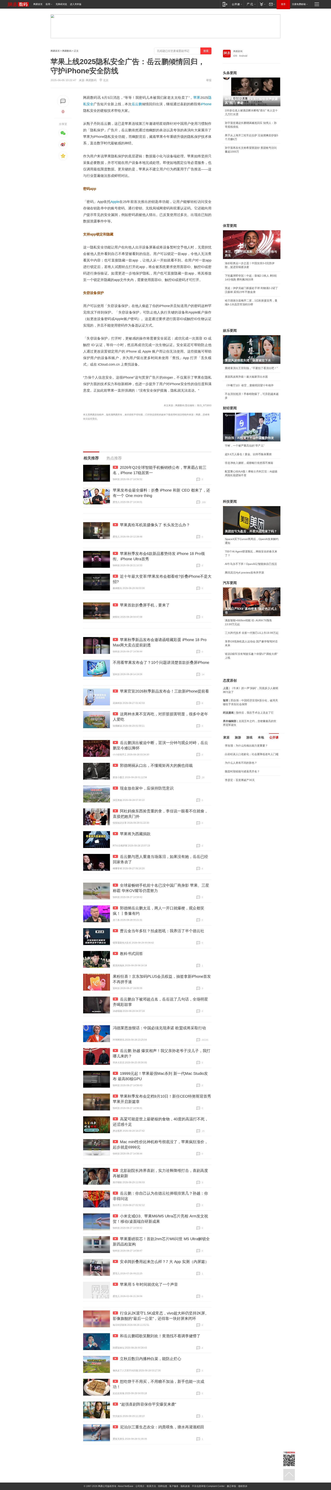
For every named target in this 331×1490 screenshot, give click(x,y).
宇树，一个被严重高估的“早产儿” (244, 445)
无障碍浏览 (61, 4)
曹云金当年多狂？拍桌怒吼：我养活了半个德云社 (162, 931)
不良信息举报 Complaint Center (208, 1486)
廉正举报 (231, 1486)
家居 (226, 737)
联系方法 (151, 1486)
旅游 (238, 737)
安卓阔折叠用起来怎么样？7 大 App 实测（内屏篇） (164, 1262)
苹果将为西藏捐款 (135, 834)
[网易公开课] (237, 4)
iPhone (206, 104)
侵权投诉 (242, 1486)
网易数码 (66, 51)
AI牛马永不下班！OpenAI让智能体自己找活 (251, 563)
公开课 (274, 737)
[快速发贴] (63, 101)
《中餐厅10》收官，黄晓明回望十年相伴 (249, 385)
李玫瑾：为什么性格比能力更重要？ (246, 745)
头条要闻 (230, 73)
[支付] (262, 4)
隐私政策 (185, 1486)
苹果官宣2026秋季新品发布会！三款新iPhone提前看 (164, 691)
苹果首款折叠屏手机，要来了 (145, 605)
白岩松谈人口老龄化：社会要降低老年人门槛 (252, 754)
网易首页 (38, 4)
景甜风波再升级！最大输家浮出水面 (246, 376)
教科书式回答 (131, 954)
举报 (208, 80)
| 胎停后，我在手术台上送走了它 (248, 712)
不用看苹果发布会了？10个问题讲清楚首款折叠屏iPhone (161, 662)
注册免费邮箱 (299, 4)
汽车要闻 (230, 583)
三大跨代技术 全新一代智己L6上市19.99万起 (252, 632)
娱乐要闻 (230, 330)
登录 (283, 4)
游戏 (249, 737)
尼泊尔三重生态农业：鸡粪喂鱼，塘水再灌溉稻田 (162, 1427)
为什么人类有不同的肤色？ (241, 762)
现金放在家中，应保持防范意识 (147, 788)
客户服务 (174, 1486)
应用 (48, 4)
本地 (261, 737)
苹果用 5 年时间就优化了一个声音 (149, 1284)
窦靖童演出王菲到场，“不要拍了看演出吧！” (251, 368)
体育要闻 (230, 226)
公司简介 (140, 1486)
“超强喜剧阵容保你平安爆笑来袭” (148, 1404)
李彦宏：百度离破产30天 (240, 780)
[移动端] (225, 4)
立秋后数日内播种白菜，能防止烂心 (150, 1359)
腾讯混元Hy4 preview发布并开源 (244, 572)
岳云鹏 (137, 104)
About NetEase (125, 1486)
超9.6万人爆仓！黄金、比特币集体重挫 (248, 454)
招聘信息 (162, 1486)
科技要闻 (230, 501)
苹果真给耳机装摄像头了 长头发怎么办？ (155, 525)
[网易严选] (250, 4)
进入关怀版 (75, 4)
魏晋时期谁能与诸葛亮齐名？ (242, 771)
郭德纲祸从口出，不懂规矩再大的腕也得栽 (156, 765)
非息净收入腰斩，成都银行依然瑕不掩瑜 (249, 462)
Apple (115, 202)
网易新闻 (238, 51)
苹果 (196, 98)
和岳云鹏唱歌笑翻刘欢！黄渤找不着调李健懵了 (160, 1336)
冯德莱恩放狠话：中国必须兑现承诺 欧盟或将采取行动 (159, 1028)
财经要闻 (230, 408)
